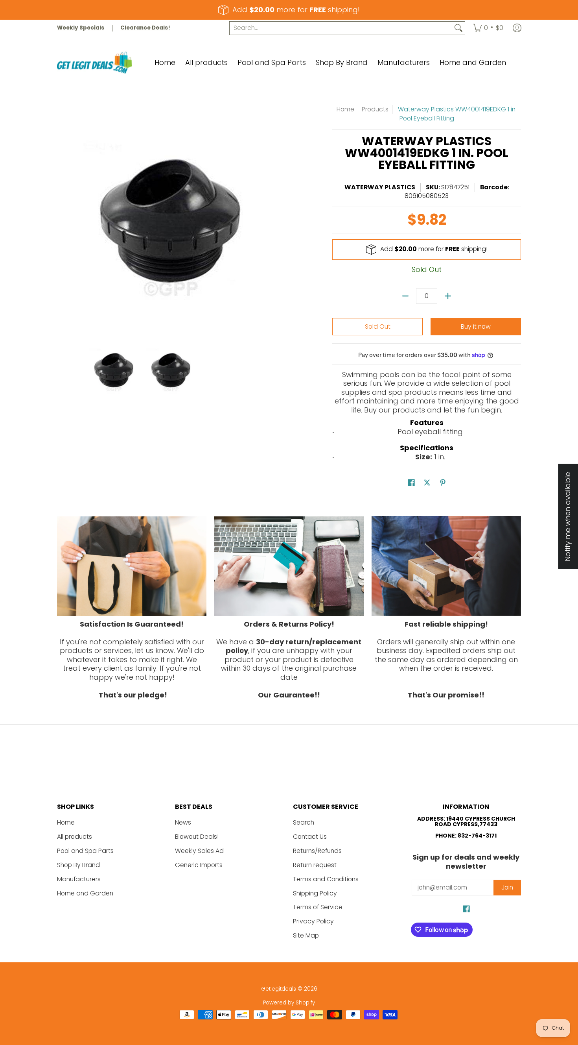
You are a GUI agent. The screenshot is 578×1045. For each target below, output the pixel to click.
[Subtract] (405, 296)
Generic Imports (199, 864)
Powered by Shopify (289, 1002)
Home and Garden (85, 893)
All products (74, 836)
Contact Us (310, 836)
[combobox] (341, 28)
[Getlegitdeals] (94, 63)
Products (375, 109)
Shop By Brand (78, 864)
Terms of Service (317, 907)
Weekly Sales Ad (199, 850)
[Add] (447, 296)
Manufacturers (79, 879)
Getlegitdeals (278, 989)
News (183, 822)
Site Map (306, 935)
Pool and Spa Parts (85, 850)
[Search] (458, 28)
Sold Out (377, 326)
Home (345, 109)
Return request (315, 864)
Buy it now (476, 326)
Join (507, 887)
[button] (411, 483)
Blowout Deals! (197, 836)
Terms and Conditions (326, 879)
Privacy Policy (313, 921)
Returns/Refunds (317, 850)
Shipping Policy (315, 893)
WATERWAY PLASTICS (379, 187)
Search (303, 822)
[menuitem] (488, 28)
